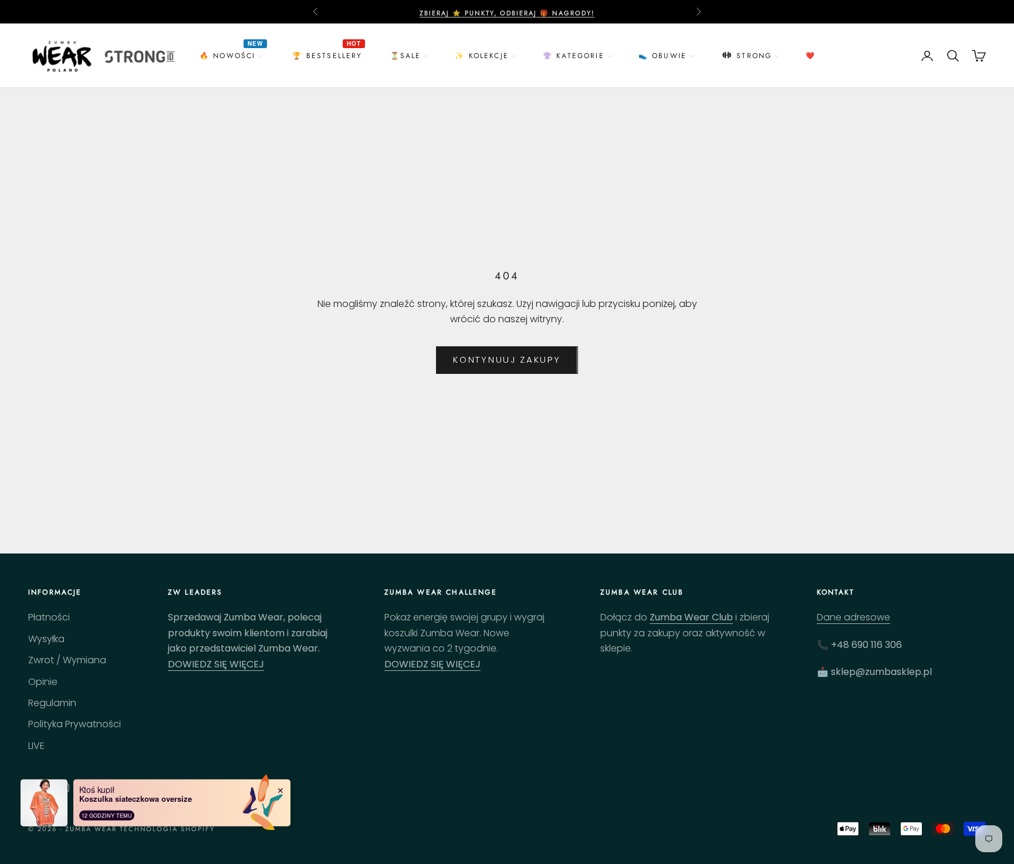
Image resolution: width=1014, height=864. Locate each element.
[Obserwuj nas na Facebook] (34, 788)
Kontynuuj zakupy (506, 359)
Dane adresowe (853, 617)
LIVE (36, 745)
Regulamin (52, 703)
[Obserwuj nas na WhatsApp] (95, 788)
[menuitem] (233, 55)
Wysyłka (46, 639)
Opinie (43, 682)
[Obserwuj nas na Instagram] (64, 788)
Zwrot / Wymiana (67, 660)
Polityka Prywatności (74, 724)
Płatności (49, 617)
